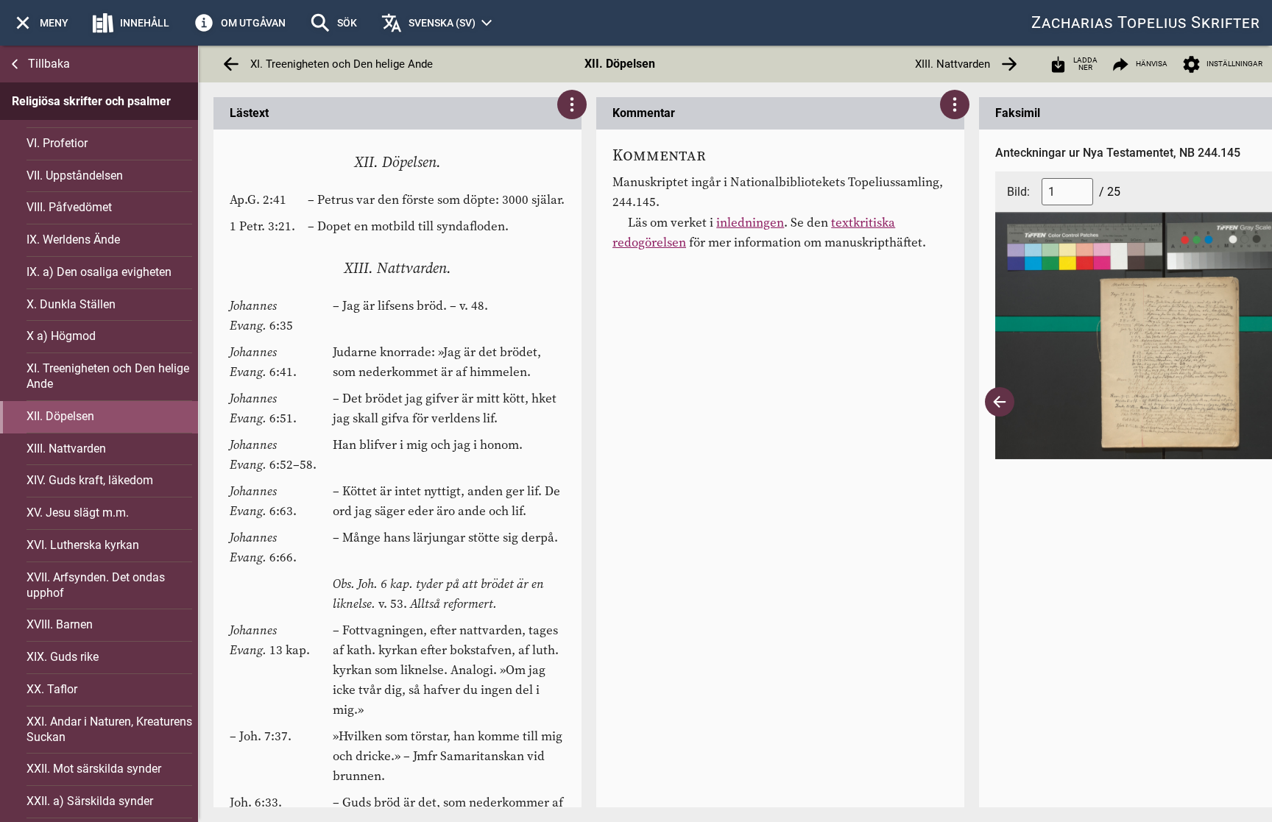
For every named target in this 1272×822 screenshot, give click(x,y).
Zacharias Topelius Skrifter (1145, 22)
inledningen (750, 222)
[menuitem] (40, 23)
